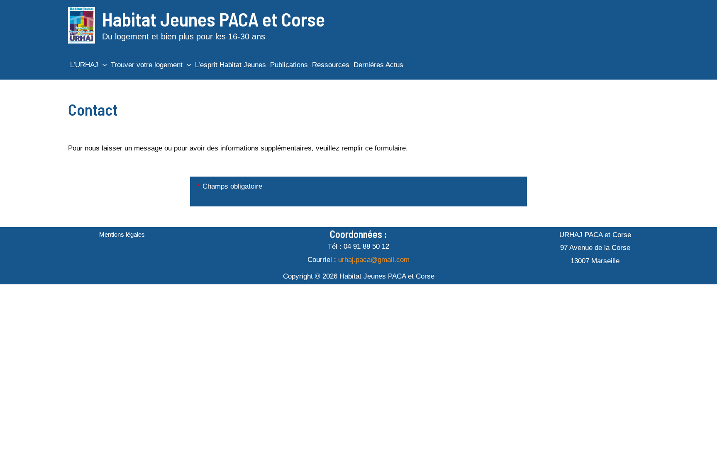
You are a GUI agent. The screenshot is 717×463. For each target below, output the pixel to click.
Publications (289, 65)
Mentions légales (122, 234)
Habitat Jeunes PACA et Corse (213, 18)
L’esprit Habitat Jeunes (230, 65)
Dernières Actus (378, 65)
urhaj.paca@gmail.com (374, 260)
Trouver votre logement (147, 65)
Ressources (330, 65)
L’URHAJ (84, 65)
